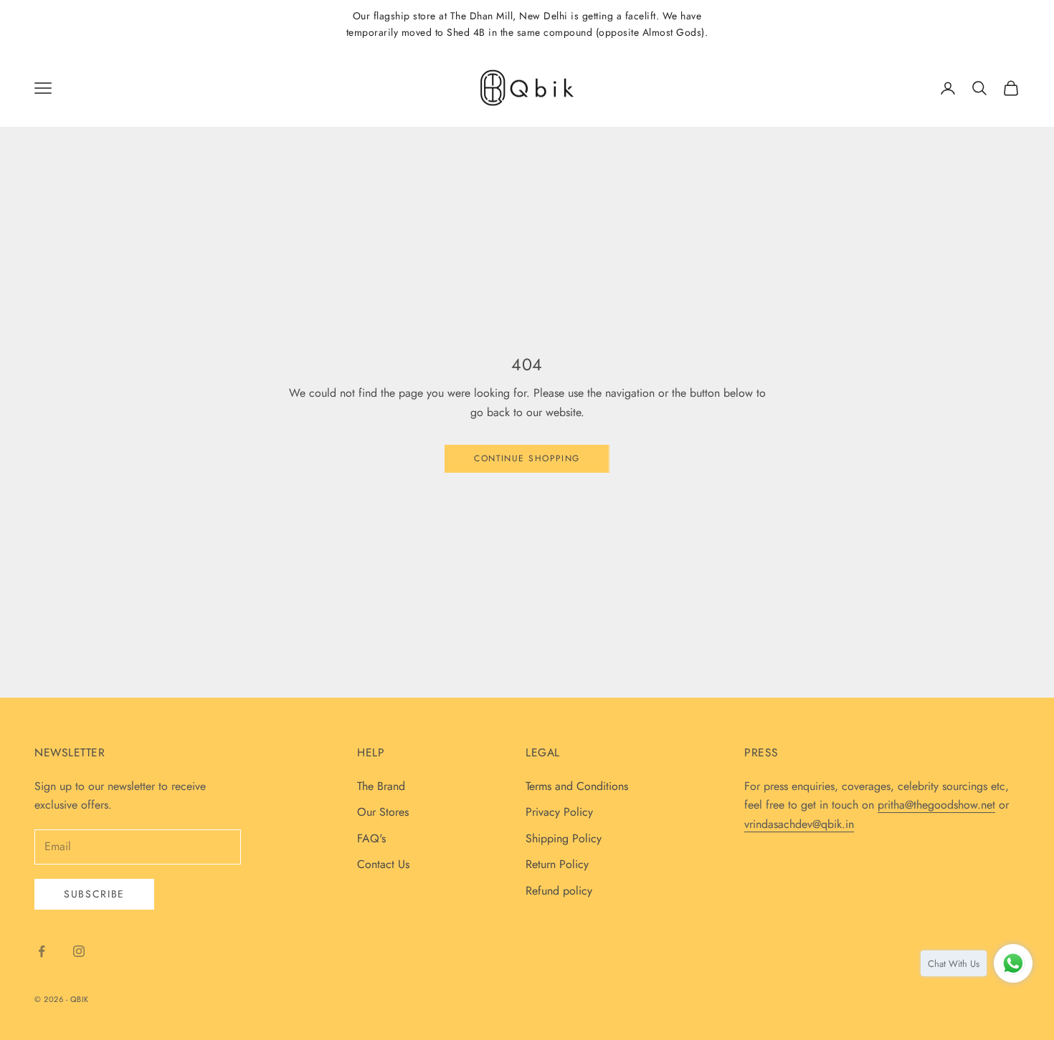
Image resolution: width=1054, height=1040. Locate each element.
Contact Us (383, 864)
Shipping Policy (564, 838)
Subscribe (94, 894)
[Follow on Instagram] (79, 951)
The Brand (381, 786)
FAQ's (371, 838)
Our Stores (383, 812)
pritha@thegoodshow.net (936, 804)
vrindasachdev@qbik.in (799, 824)
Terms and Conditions (577, 786)
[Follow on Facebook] (41, 951)
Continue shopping (526, 458)
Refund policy (559, 890)
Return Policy (557, 864)
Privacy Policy (559, 812)
